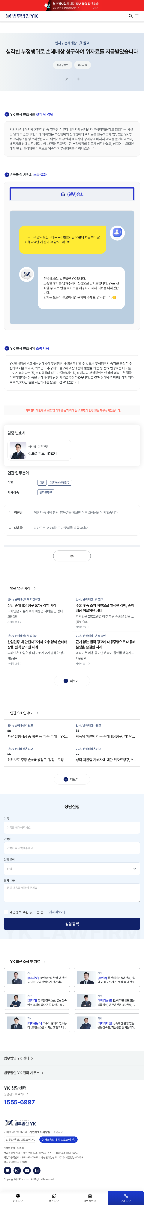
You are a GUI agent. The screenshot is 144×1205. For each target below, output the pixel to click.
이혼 (42, 483)
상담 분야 (9, 859)
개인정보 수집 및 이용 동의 (28, 912)
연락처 (7, 839)
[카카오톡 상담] (7, 1170)
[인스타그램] (17, 1170)
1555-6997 (19, 1102)
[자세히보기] (56, 912)
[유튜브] (27, 1170)
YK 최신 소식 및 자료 (25, 961)
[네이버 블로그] (36, 1170)
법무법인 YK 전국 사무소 (21, 1072)
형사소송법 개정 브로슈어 (56, 1140)
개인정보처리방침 (39, 1132)
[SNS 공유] (78, 79)
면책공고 (57, 1132)
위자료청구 (46, 492)
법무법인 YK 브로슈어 (18, 1140)
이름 (6, 818)
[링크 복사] (66, 79)
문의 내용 (9, 880)
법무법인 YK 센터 (16, 1058)
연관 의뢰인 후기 (21, 712)
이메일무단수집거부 (15, 1132)
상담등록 (72, 923)
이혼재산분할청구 (60, 483)
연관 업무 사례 (20, 588)
